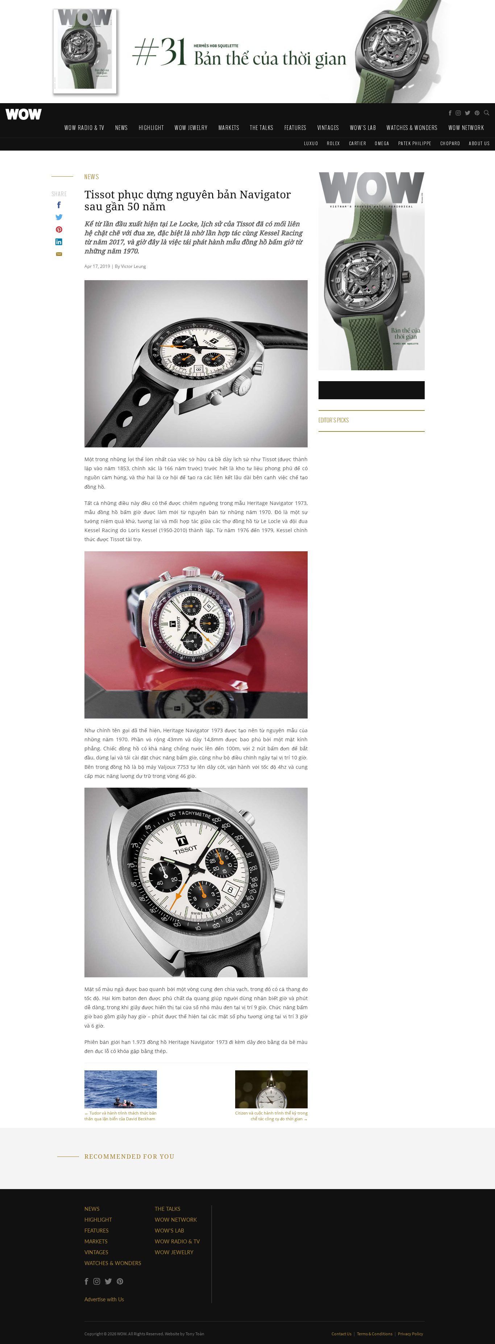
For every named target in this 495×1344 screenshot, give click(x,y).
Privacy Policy (410, 1333)
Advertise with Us (104, 1299)
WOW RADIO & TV (177, 1241)
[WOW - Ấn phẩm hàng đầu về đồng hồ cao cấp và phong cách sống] (23, 112)
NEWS (92, 1209)
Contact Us (342, 1333)
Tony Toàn (195, 1333)
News (121, 127)
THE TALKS (167, 1209)
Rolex (333, 143)
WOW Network (466, 127)
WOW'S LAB (169, 1230)
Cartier (357, 143)
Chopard (450, 143)
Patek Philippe (415, 143)
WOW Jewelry (191, 127)
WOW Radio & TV (84, 127)
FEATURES (96, 1230)
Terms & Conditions (375, 1333)
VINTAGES (96, 1252)
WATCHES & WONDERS (112, 1263)
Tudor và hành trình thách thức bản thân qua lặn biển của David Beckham (120, 1115)
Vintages (328, 127)
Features (295, 127)
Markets (229, 127)
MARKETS (96, 1241)
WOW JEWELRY (174, 1252)
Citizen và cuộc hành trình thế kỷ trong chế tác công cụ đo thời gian (271, 1115)
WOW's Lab (363, 127)
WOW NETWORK (176, 1220)
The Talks (262, 127)
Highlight (151, 127)
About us (479, 143)
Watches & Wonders (412, 127)
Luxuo (311, 143)
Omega (382, 143)
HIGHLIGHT (98, 1220)
